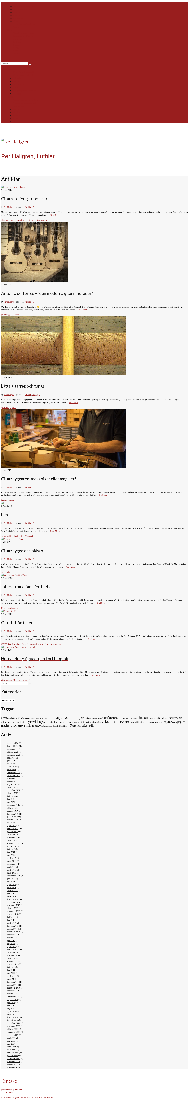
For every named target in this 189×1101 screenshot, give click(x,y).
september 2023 (13, 772)
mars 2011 (11, 978)
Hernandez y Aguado (22, 680)
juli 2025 (11, 757)
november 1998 (13, 1067)
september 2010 (13, 996)
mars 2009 (11, 1049)
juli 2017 (11, 849)
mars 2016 (11, 872)
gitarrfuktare (20, 722)
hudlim (17, 536)
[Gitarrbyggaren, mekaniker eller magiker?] (63, 467)
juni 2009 (11, 1040)
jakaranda (25, 644)
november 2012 (13, 934)
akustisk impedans (8, 220)
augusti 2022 (12, 784)
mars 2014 (11, 896)
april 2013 (11, 922)
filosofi (143, 717)
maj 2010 (11, 1008)
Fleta (3, 608)
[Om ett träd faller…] (10, 611)
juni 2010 (11, 1005)
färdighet (162, 718)
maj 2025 (11, 763)
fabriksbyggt (134, 718)
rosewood (42, 644)
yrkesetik (88, 725)
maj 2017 (11, 855)
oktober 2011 (12, 958)
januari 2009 (12, 1055)
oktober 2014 (12, 890)
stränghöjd (50, 726)
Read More (55, 215)
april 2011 (11, 976)
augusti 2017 (12, 846)
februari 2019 (12, 813)
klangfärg (36, 220)
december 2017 (13, 834)
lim (22, 536)
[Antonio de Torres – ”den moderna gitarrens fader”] (34, 281)
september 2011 (13, 961)
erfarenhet (111, 717)
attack (19, 220)
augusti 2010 (12, 999)
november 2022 (13, 778)
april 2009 (11, 1046)
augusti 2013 (12, 914)
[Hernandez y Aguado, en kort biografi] (18, 647)
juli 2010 (11, 1002)
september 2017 (13, 843)
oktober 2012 (12, 937)
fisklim (10, 536)
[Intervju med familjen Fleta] (14, 575)
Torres (16, 314)
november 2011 (13, 955)
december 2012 (13, 931)
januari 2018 (12, 831)
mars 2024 (11, 769)
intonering (86, 722)
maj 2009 (11, 1043)
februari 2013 (12, 925)
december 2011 (13, 952)
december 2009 (13, 1023)
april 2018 (11, 825)
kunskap (4, 500)
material (33, 644)
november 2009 (13, 1026)
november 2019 (13, 804)
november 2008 (13, 1061)
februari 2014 (12, 899)
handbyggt (59, 722)
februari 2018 (12, 828)
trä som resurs (56, 644)
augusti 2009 (12, 1034)
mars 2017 (11, 861)
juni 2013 (11, 919)
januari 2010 (12, 1020)
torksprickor (64, 725)
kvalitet (124, 722)
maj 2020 (11, 802)
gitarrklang (35, 721)
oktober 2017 (12, 840)
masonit (150, 722)
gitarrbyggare (6, 314)
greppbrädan (48, 722)
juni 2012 (11, 940)
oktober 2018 (12, 819)
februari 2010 (12, 1017)
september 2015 (13, 875)
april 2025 (11, 766)
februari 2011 (12, 981)
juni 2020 (11, 799)
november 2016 (13, 863)
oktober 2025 (12, 751)
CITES (4, 644)
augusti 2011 (12, 964)
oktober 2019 (12, 807)
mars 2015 (11, 887)
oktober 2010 (12, 993)
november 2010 (13, 990)
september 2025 (13, 754)
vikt (14, 407)
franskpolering (153, 718)
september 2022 (13, 781)
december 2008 (13, 1058)
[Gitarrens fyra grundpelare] (13, 187)
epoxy (3, 536)
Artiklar (28, 207)
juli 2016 (11, 866)
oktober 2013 (12, 908)
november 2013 (13, 905)
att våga (56, 717)
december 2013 (13, 902)
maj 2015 (11, 881)
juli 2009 (11, 1037)
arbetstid (34, 718)
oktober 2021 (12, 787)
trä (48, 644)
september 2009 (13, 1032)
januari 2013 (12, 928)
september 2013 (13, 911)
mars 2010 (11, 1014)
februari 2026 (12, 746)
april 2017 (11, 858)
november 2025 (13, 748)
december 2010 (13, 987)
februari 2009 (12, 1052)
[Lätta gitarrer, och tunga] (63, 374)
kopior (102, 722)
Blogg (35, 394)
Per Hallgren (9, 207)
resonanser (17, 725)
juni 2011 (11, 970)
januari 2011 (12, 984)
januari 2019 (12, 816)
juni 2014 (11, 893)
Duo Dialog (92, 718)
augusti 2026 (12, 743)
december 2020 (13, 790)
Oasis (174, 722)
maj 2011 (11, 973)
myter (11, 500)
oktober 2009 (12, 1029)
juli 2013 (11, 917)
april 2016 (11, 869)
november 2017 (13, 837)
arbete (5, 718)
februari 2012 (12, 949)
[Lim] (4, 503)
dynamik (27, 220)
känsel (132, 722)
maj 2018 (11, 822)
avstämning (71, 717)
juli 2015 (11, 878)
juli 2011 (11, 967)
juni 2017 (11, 852)
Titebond (29, 536)
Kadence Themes (46, 1097)
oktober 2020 (12, 793)
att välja (46, 718)
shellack (44, 726)
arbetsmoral (26, 718)
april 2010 (11, 1011)
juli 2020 (11, 796)
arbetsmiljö (5, 572)
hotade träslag (14, 644)
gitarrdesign (6, 407)
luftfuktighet (140, 722)
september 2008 (13, 1064)
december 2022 (13, 775)
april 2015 (11, 884)
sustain (44, 220)
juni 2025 (11, 760)
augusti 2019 (12, 810)
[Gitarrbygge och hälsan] (12, 539)
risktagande (33, 725)
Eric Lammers (124, 718)
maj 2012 (11, 943)
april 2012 (11, 946)
